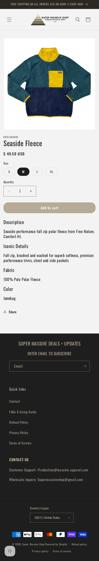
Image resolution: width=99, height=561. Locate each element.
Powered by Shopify (56, 544)
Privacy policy (40, 551)
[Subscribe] (84, 366)
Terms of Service (20, 442)
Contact (14, 401)
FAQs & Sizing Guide (22, 411)
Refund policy (79, 544)
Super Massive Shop (33, 544)
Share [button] (13, 311)
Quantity (8, 182)
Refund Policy (18, 422)
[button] (9, 20)
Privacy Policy (18, 432)
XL (54, 172)
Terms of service (62, 551)
